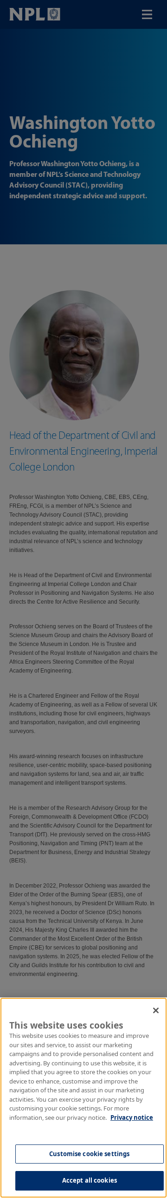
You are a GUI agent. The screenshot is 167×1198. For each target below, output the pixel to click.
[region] (83, 1097)
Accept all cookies (89, 1180)
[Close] (156, 1010)
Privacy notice (131, 1117)
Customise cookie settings (89, 1154)
